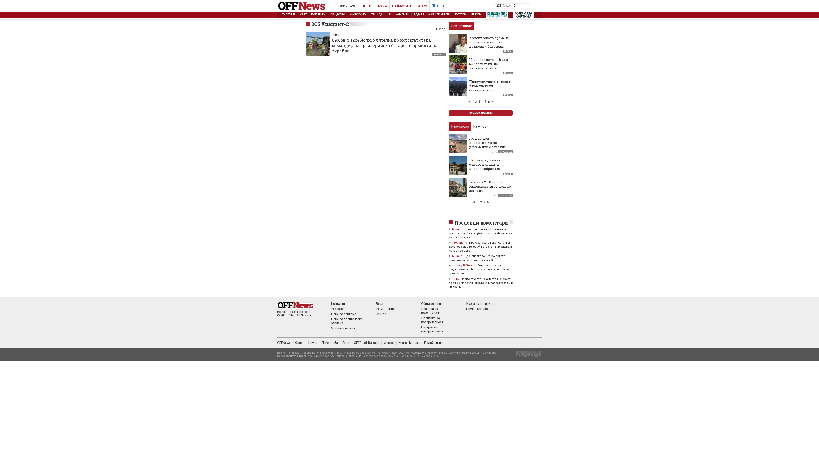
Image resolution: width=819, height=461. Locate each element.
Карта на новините (479, 304)
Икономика (358, 14)
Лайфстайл (403, 6)
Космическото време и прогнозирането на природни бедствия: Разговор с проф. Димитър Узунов (488, 46)
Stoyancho (459, 242)
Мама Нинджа (409, 343)
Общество (337, 14)
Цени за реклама (343, 314)
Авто (422, 6)
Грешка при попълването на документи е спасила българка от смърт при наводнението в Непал (489, 147)
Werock (389, 343)
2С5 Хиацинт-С (330, 24)
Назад (441, 29)
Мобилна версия (343, 328)
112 (389, 14)
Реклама (337, 309)
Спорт (365, 6)
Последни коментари (481, 222)
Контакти (338, 304)
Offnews (346, 6)
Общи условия (432, 304)
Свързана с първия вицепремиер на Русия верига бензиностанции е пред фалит (480, 269)
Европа (476, 14)
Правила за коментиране (430, 311)
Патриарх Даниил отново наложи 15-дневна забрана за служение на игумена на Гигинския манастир (490, 168)
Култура (461, 14)
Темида (377, 14)
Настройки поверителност (432, 329)
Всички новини (481, 113)
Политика (318, 14)
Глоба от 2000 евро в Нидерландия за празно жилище (490, 186)
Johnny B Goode (464, 265)
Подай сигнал (434, 343)
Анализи (402, 14)
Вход (379, 304)
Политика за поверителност (432, 320)
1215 (455, 278)
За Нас (381, 314)
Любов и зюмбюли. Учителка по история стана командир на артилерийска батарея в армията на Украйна (384, 45)
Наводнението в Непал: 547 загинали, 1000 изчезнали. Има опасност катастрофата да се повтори (489, 68)
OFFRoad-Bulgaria (366, 343)
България (289, 14)
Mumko (457, 229)
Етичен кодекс (477, 309)
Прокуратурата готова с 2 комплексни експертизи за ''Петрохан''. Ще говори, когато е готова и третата (490, 92)
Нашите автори (439, 14)
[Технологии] (438, 7)
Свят (303, 14)
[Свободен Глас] (497, 15)
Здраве (419, 14)
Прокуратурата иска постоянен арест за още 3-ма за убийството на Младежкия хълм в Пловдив (480, 233)
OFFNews (284, 343)
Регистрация (385, 309)
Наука (381, 6)
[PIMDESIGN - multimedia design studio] (527, 355)
